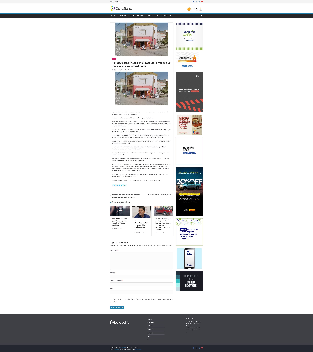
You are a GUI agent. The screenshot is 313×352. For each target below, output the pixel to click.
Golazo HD (122, 15)
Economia (150, 15)
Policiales (131, 15)
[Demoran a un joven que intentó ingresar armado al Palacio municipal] (120, 207)
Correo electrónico (116, 280)
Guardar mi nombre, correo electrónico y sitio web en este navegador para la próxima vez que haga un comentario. (141, 301)
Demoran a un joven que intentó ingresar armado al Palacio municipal (119, 222)
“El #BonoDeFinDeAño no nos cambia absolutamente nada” (141, 225)
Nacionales (140, 15)
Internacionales (166, 15)
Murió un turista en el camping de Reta (159, 195)
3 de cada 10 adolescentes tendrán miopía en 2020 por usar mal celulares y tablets (126, 196)
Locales (113, 15)
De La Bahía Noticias (127, 69)
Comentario (114, 250)
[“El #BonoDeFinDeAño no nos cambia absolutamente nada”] (141, 207)
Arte (157, 15)
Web (111, 288)
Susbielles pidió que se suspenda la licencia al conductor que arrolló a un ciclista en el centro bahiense (163, 224)
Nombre (113, 273)
